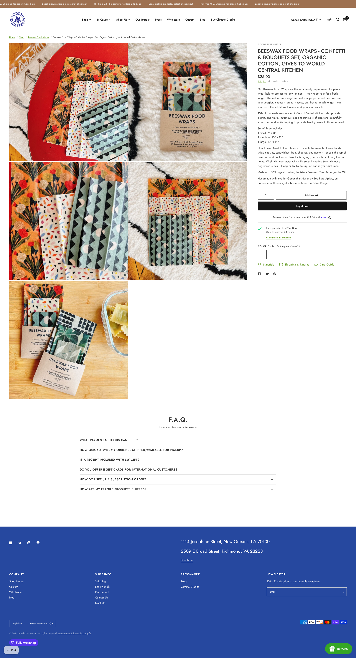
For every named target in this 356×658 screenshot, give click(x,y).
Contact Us (101, 598)
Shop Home (16, 581)
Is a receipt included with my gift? (109, 460)
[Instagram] (31, 543)
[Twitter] (22, 543)
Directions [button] (187, 560)
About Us (121, 20)
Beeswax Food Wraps (38, 37)
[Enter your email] (343, 591)
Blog (202, 20)
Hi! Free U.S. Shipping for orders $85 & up (99, 4)
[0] (344, 20)
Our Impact (142, 20)
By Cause (102, 20)
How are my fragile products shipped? (113, 489)
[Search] (337, 20)
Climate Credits (190, 587)
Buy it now (302, 206)
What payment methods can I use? (109, 440)
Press (158, 20)
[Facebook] (13, 543)
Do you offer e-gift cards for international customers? (128, 469)
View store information (278, 237)
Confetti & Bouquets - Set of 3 (262, 254)
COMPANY (16, 574)
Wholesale (173, 20)
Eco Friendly (102, 587)
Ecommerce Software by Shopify (74, 633)
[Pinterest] (41, 543)
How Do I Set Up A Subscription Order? (113, 479)
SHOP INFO (103, 574)
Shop (85, 20)
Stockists (100, 603)
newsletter (314, 581)
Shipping (262, 81)
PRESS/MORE (190, 574)
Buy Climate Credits (223, 20)
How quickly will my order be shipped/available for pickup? (131, 450)
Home (12, 37)
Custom (189, 20)
